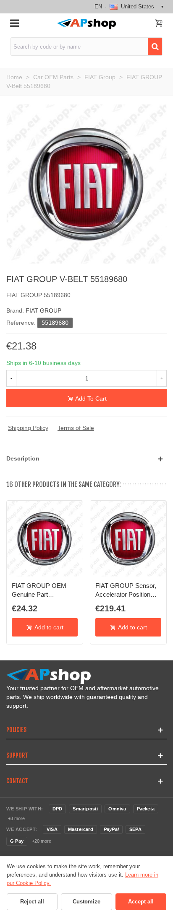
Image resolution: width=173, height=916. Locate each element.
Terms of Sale (76, 427)
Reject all (32, 901)
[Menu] (14, 23)
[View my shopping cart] (159, 24)
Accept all (141, 901)
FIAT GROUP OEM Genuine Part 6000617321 (39, 590)
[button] (86, 459)
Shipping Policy (28, 427)
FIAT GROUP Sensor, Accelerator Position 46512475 (125, 590)
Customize (86, 901)
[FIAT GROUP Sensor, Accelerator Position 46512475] (128, 539)
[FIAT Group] (86, 183)
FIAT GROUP (43, 310)
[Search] (155, 46)
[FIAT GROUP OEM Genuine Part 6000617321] (45, 539)
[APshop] (86, 24)
